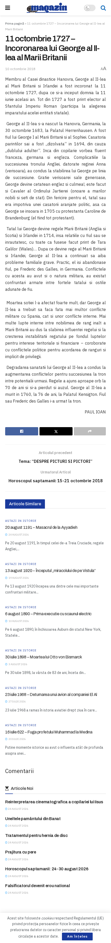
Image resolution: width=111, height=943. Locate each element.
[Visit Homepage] (47, 8)
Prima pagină (14, 23)
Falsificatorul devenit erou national (37, 885)
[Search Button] (103, 8)
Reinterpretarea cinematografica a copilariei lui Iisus (54, 802)
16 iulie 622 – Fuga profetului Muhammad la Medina (48, 732)
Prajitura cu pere (20, 852)
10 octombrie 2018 (20, 69)
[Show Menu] (7, 8)
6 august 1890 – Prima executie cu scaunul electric (48, 614)
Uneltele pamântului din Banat (33, 818)
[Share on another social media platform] (90, 431)
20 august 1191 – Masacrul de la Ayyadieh (41, 527)
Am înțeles (77, 936)
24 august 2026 (17, 809)
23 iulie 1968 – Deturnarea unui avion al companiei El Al (51, 694)
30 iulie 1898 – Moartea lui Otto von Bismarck (43, 657)
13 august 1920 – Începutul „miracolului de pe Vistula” (50, 570)
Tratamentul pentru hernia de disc (36, 835)
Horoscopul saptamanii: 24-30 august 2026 (46, 869)
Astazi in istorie (20, 520)
